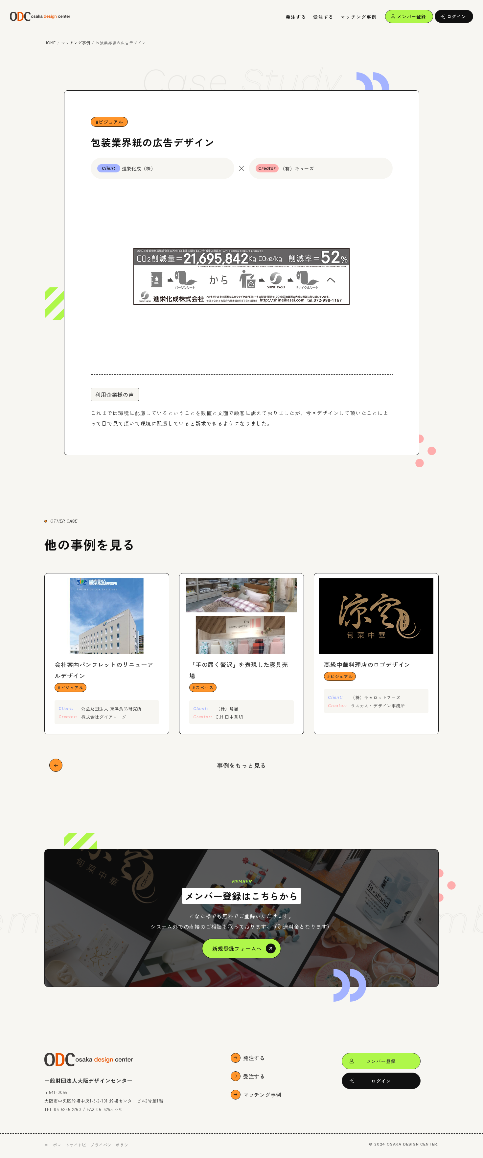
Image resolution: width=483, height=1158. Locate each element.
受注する (323, 16)
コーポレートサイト (63, 1144)
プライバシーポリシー (111, 1144)
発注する (296, 16)
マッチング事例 (358, 16)
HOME (50, 42)
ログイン (456, 16)
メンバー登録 (411, 16)
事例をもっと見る (241, 765)
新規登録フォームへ (237, 948)
